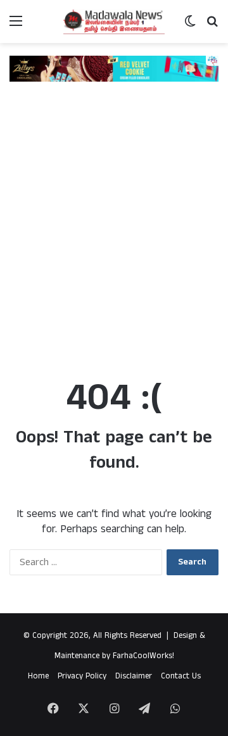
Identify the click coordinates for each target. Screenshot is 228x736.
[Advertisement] (114, 239)
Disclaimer (133, 676)
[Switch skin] (190, 26)
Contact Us (181, 676)
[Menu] (16, 26)
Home (38, 676)
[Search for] (212, 26)
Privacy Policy (82, 676)
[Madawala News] (114, 21)
